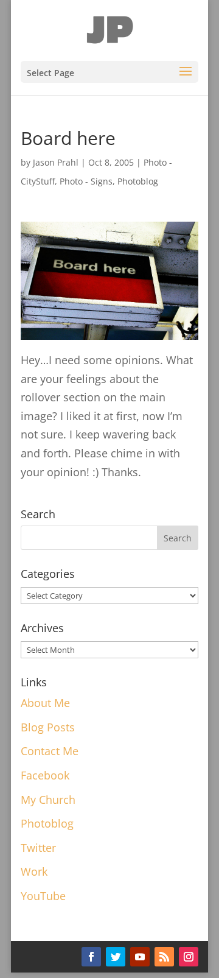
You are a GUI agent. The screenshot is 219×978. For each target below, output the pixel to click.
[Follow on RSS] (164, 956)
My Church (48, 799)
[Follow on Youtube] (140, 956)
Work (34, 871)
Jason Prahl (55, 162)
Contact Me (49, 751)
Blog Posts (48, 727)
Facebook (45, 775)
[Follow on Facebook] (91, 956)
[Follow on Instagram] (188, 956)
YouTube (43, 895)
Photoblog (137, 181)
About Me (45, 702)
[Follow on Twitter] (115, 956)
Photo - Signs (86, 181)
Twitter (38, 847)
